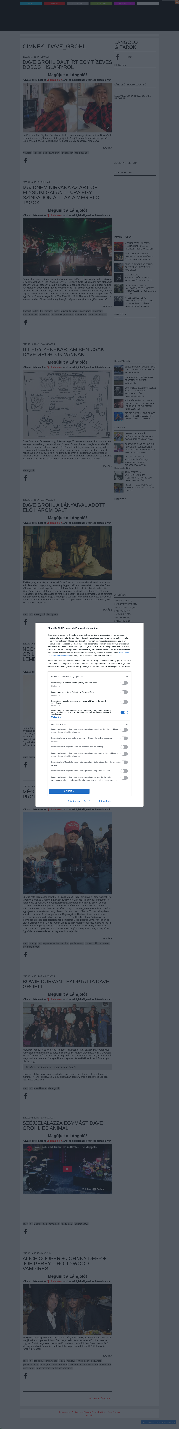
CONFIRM (69, 791)
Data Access (89, 801)
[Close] (138, 628)
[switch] (124, 683)
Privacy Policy (105, 801)
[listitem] (89, 676)
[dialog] (89, 714)
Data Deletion (74, 801)
